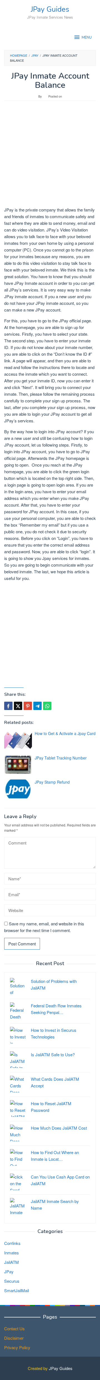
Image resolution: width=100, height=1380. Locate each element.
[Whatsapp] (47, 706)
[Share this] (8, 706)
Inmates (11, 1253)
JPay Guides (50, 9)
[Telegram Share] (37, 706)
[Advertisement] (50, 156)
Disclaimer (14, 1338)
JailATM (11, 1262)
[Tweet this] (18, 706)
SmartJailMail (16, 1290)
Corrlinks (12, 1243)
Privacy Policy (17, 1347)
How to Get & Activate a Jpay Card (65, 733)
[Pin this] (28, 706)
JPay (9, 1271)
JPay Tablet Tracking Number (61, 758)
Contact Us (14, 1328)
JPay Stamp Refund (52, 782)
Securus (11, 1281)
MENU (87, 37)
